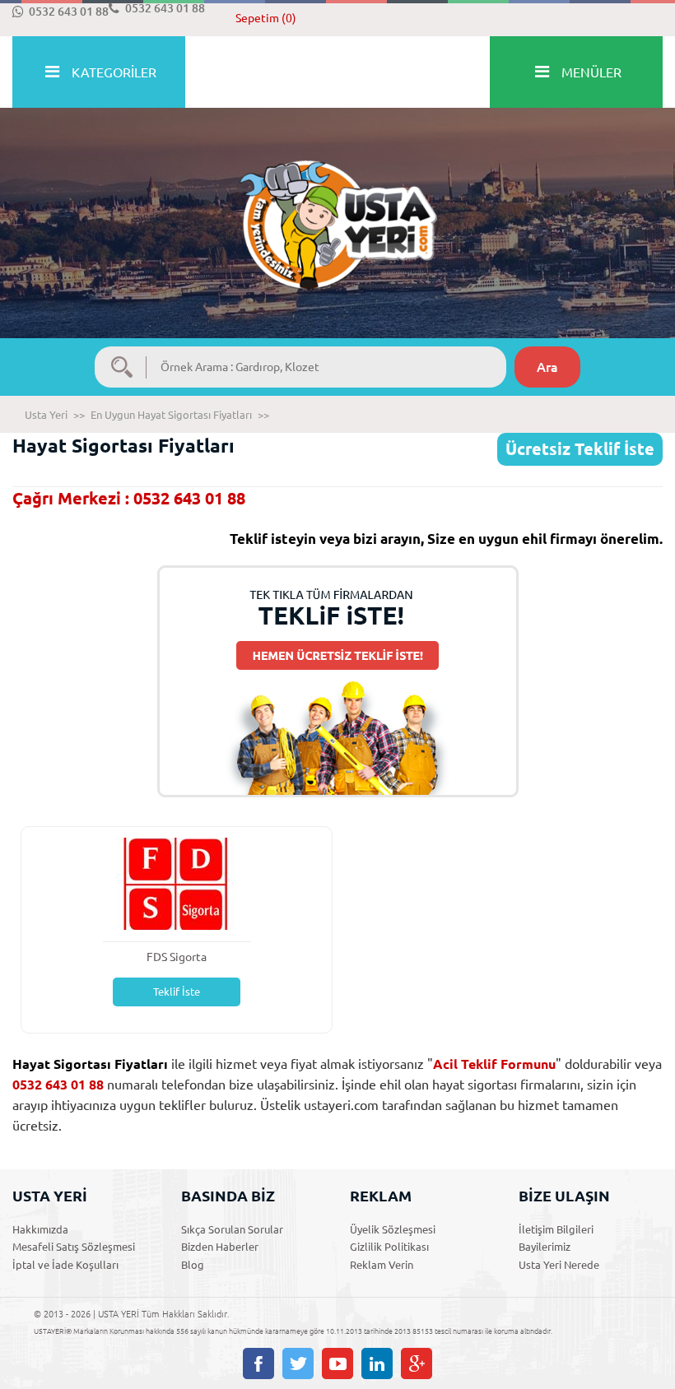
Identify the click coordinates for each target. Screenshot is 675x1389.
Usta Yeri (46, 414)
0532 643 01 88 (69, 11)
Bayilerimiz (544, 1246)
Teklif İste (176, 991)
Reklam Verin (381, 1265)
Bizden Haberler (219, 1246)
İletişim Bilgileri (556, 1229)
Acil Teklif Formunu (494, 1064)
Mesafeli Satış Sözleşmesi (73, 1246)
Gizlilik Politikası (389, 1246)
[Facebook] (258, 1363)
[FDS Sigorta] (177, 882)
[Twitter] (298, 1363)
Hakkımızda (40, 1229)
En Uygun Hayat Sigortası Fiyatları (171, 414)
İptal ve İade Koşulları (65, 1265)
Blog (192, 1265)
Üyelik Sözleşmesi (392, 1229)
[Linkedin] (377, 1363)
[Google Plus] (416, 1363)
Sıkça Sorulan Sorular (232, 1229)
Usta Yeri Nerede (559, 1265)
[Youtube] (337, 1363)
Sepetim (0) (265, 18)
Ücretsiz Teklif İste (579, 448)
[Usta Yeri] (337, 207)
